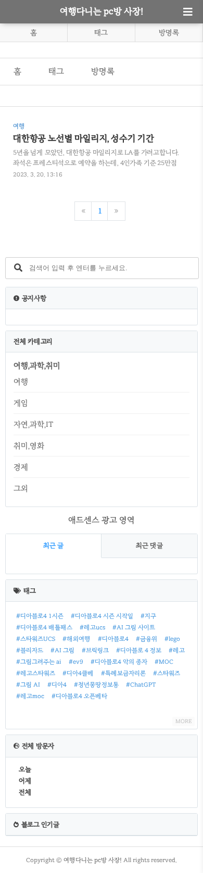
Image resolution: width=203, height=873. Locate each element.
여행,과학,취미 (37, 365)
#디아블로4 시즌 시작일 (102, 615)
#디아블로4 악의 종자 (119, 661)
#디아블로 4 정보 (138, 650)
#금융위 (146, 638)
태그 (101, 32)
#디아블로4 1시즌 (40, 615)
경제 (21, 467)
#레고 (177, 650)
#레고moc (30, 696)
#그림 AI (28, 684)
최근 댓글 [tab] (149, 545)
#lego (172, 638)
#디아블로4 (113, 638)
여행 (21, 381)
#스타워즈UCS (35, 638)
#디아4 (57, 684)
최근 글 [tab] (53, 545)
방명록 (169, 32)
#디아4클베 (78, 673)
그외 (21, 488)
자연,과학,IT (33, 424)
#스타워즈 (166, 673)
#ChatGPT (141, 684)
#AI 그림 (62, 650)
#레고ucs (92, 627)
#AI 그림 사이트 (133, 627)
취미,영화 (29, 445)
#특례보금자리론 (123, 673)
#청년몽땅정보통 (96, 684)
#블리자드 (29, 650)
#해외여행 (76, 638)
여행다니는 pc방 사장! (101, 11)
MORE (183, 721)
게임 (21, 403)
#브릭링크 (95, 650)
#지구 (148, 615)
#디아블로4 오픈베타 (79, 696)
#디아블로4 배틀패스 (44, 627)
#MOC (164, 661)
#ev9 (76, 661)
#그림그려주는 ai (38, 661)
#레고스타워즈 (35, 673)
